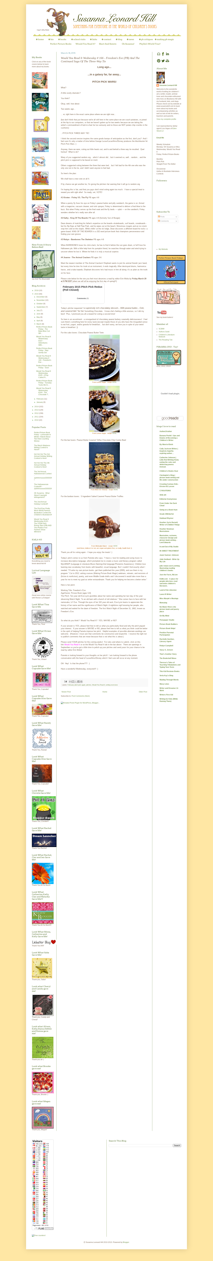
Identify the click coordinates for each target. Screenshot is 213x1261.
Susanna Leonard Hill (168, 85)
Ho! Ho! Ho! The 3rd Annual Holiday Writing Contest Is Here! (43, 456)
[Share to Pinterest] (81, 681)
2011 (36, 417)
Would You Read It (98, 685)
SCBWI (161, 329)
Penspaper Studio (167, 620)
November (41, 300)
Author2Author (166, 431)
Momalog (163, 603)
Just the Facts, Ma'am (169, 575)
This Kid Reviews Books (170, 671)
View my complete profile (166, 119)
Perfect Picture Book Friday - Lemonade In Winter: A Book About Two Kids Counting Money (42, 437)
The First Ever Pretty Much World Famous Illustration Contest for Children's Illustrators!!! (43, 511)
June (39, 314)
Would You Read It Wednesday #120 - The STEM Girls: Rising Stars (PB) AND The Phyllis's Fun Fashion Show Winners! (43, 525)
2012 (36, 413)
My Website (163, 249)
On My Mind (164, 616)
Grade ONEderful (167, 514)
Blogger (126, 1242)
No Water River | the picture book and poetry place (169, 609)
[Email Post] (65, 681)
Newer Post (66, 692)
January (40, 402)
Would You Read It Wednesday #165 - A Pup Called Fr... (43, 374)
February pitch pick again (76, 685)
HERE (114, 382)
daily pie (163, 495)
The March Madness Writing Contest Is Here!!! (42, 447)
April (39, 321)
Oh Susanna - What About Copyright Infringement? (41, 495)
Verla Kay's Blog (166, 676)
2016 (36, 290)
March (39, 324)
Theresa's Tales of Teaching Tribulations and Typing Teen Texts (170, 664)
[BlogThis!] (73, 681)
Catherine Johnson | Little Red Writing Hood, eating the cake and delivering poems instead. (169, 462)
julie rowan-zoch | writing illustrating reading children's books (170, 568)
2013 (36, 410)
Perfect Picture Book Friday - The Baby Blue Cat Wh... (44, 330)
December (41, 297)
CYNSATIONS (165, 491)
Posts (162, 217)
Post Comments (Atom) (81, 696)
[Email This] (70, 681)
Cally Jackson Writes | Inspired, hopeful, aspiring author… (169, 451)
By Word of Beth (166, 444)
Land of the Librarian (168, 590)
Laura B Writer (166, 594)
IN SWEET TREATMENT (169, 551)
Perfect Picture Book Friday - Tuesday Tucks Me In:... (44, 383)
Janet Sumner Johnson (169, 555)
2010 (36, 420)
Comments (83, 298)
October (40, 304)
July (38, 310)
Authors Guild (164, 332)
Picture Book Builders (169, 624)
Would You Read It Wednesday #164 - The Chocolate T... (43, 391)
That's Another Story (168, 654)
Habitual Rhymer (166, 518)
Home (104, 692)
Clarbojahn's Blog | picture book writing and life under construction (169, 477)
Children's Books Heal (169, 471)
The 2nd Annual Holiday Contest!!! (41, 503)
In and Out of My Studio (169, 547)
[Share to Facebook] (78, 681)
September (41, 307)
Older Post (143, 692)
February (40, 399)
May (38, 317)
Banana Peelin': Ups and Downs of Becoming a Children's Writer (170, 438)
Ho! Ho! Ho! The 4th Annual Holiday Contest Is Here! (42, 465)
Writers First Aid (166, 695)
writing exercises (112, 685)
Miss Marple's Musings (169, 598)
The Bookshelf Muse (168, 658)
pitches (88, 685)
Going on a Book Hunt (168, 510)
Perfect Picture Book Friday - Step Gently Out (44, 350)
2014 (36, 407)
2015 (36, 294)
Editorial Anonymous (168, 499)
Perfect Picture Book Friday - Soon (44, 367)
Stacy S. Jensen (166, 650)
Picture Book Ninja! (167, 628)
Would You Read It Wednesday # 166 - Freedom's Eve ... (43, 359)
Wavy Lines (164, 684)
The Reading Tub (165, 340)
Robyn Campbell (166, 646)
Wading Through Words (169, 680)
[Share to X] (75, 681)
